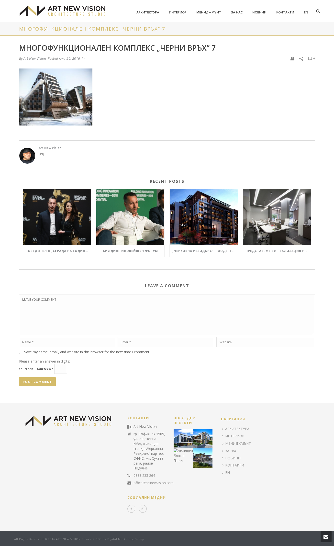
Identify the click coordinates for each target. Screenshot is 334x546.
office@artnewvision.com (154, 483)
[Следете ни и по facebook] (131, 509)
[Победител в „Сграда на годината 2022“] (57, 217)
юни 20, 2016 (69, 58)
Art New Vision (34, 58)
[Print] (292, 58)
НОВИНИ (259, 12)
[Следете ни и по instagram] (143, 509)
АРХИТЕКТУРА (147, 12)
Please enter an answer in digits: (44, 361)
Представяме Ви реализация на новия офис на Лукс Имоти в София (278, 251)
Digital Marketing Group (125, 539)
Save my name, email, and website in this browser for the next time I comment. (87, 352)
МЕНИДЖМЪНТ (208, 12)
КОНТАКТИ (285, 12)
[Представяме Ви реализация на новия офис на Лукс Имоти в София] (277, 217)
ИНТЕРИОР (178, 12)
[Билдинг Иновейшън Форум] (130, 217)
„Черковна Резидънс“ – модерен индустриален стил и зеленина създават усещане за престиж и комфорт (205, 251)
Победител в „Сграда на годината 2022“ (58, 251)
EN (306, 12)
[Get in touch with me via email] (42, 156)
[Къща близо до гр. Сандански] (208, 457)
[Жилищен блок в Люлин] (189, 455)
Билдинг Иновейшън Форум (130, 251)
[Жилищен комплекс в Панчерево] (208, 437)
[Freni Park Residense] (189, 437)
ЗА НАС (237, 12)
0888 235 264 (144, 475)
